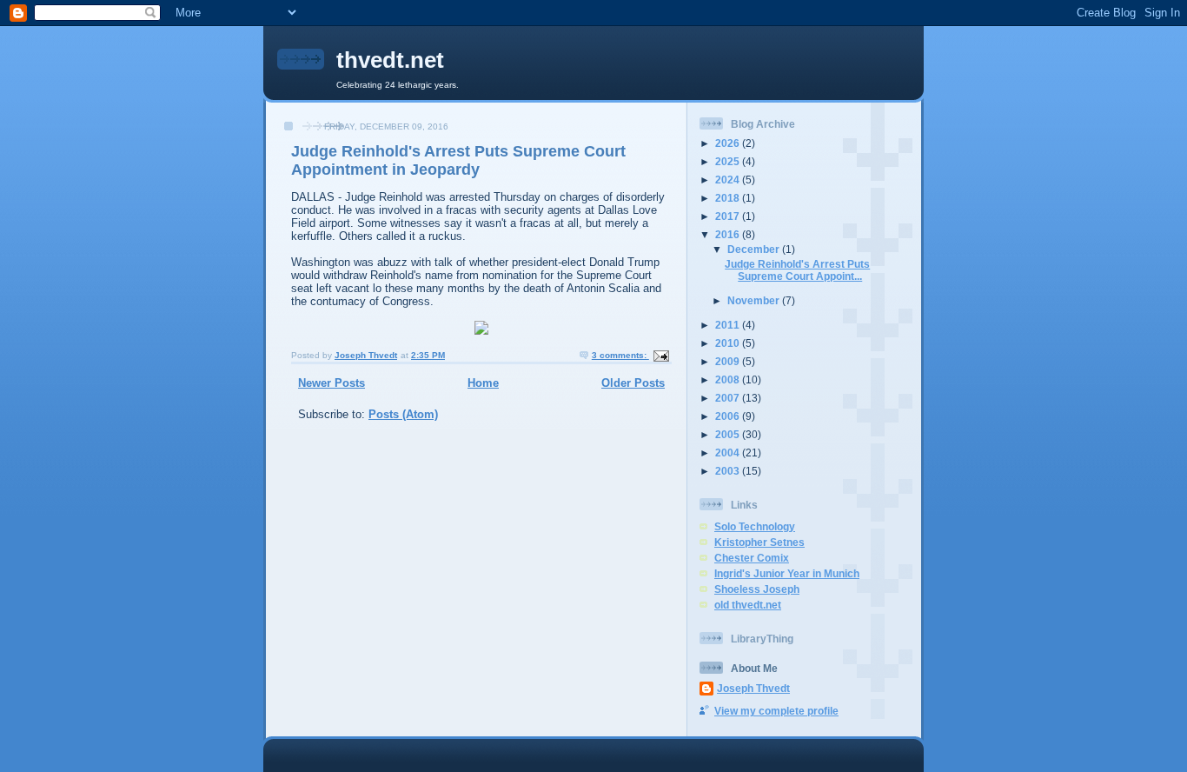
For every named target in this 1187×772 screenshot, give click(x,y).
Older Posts (633, 382)
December (754, 249)
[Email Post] (660, 355)
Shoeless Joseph (756, 589)
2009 (728, 361)
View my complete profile (776, 710)
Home (483, 382)
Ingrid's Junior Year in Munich (786, 573)
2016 (728, 234)
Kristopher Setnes (759, 542)
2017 (728, 216)
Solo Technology (754, 526)
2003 (728, 470)
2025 (728, 161)
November (754, 300)
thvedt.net (390, 60)
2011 (728, 324)
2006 (728, 416)
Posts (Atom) (403, 414)
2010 (728, 343)
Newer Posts (331, 382)
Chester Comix (751, 557)
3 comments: (620, 355)
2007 (728, 397)
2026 (728, 143)
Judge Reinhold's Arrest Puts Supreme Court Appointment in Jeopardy (458, 160)
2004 (728, 452)
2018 (728, 197)
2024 (728, 179)
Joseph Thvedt (753, 688)
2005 (728, 434)
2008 (728, 379)
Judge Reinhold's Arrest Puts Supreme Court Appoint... (797, 270)
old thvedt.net (747, 604)
